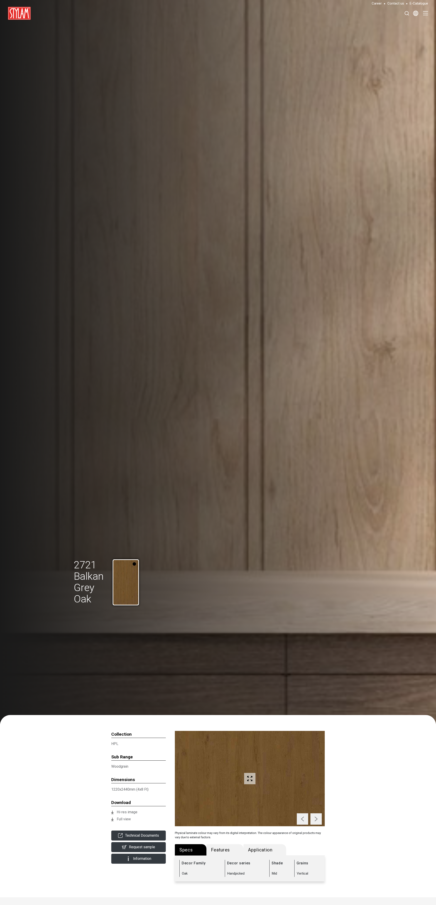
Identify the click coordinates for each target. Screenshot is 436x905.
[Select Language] (416, 13)
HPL (114, 744)
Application (260, 850)
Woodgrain (119, 766)
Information (142, 858)
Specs (186, 850)
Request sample (142, 847)
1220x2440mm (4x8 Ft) (130, 789)
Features (220, 850)
